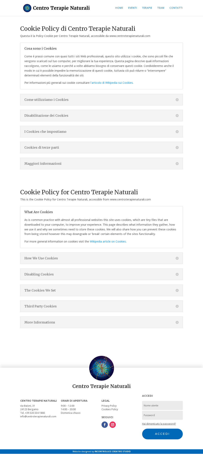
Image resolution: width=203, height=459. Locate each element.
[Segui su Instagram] (112, 424)
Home (119, 8)
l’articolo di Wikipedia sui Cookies (111, 83)
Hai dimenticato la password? (159, 423)
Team (160, 8)
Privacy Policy (109, 405)
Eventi (132, 8)
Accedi (162, 434)
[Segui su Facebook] (105, 424)
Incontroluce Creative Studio (113, 451)
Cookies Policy (110, 409)
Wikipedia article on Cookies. (108, 241)
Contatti (176, 8)
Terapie (147, 8)
